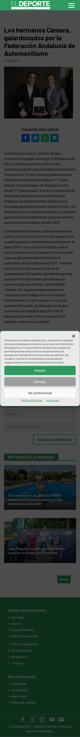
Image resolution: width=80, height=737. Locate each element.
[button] (74, 336)
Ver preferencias (40, 393)
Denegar (40, 382)
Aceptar (40, 370)
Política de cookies (31, 400)
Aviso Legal (52, 400)
